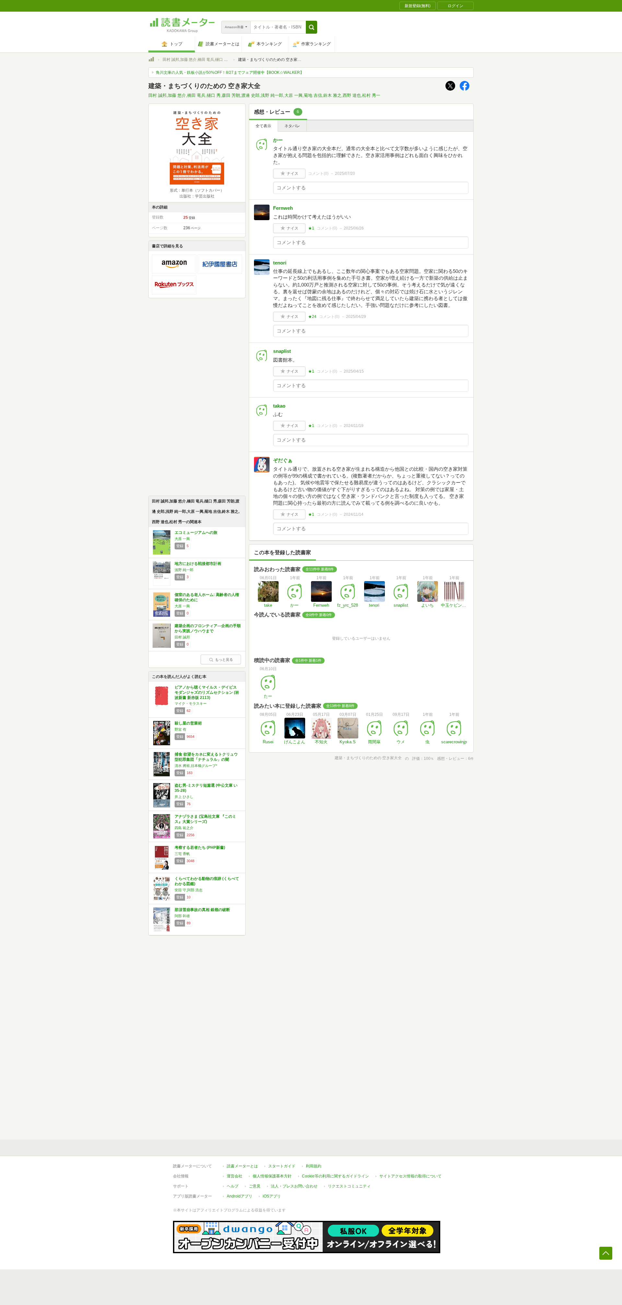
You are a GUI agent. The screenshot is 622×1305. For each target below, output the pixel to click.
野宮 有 (180, 729)
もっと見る (224, 659)
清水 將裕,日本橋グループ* (196, 766)
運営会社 (234, 1176)
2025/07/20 (345, 173)
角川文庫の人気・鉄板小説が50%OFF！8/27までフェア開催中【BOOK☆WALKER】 (230, 72)
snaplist (282, 351)
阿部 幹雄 (182, 916)
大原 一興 (182, 539)
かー (278, 140)
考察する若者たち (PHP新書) (200, 847)
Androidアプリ (239, 1196)
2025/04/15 (354, 371)
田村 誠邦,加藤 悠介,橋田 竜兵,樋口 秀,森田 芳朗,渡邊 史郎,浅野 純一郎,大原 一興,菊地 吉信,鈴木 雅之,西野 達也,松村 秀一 (264, 95)
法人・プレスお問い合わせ (294, 1186)
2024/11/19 (353, 426)
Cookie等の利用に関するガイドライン (335, 1176)
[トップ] (151, 60)
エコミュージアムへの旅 (196, 532)
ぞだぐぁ (283, 460)
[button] (311, 27)
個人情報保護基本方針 (272, 1176)
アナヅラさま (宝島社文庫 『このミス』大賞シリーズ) (205, 819)
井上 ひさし (184, 797)
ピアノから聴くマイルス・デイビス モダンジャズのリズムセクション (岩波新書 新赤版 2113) (207, 692)
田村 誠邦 (182, 637)
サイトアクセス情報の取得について (410, 1176)
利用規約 (313, 1166)
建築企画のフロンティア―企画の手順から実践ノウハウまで (208, 628)
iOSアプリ (272, 1196)
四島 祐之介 (184, 828)
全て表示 (263, 126)
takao (279, 406)
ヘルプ (232, 1186)
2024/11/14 (353, 514)
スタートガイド (281, 1166)
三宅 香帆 (182, 854)
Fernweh (283, 208)
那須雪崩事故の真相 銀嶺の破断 (202, 909)
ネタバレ (292, 126)
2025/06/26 (354, 228)
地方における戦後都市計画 (198, 563)
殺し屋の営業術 (188, 723)
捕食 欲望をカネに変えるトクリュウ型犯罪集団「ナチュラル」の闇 (206, 757)
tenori (279, 262)
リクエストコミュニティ (349, 1186)
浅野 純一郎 (184, 570)
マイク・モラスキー (191, 703)
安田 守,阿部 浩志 (188, 890)
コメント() (318, 173)
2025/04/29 (356, 317)
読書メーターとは (242, 1166)
